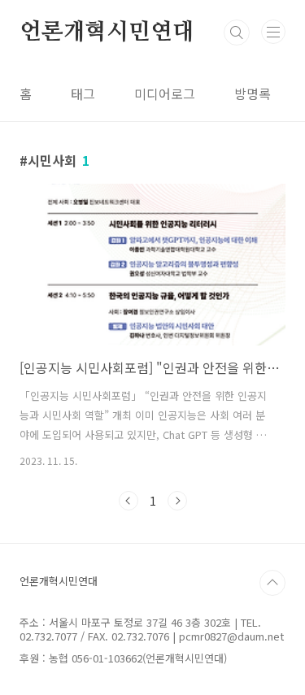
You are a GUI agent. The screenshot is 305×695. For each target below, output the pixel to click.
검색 (236, 32)
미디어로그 (164, 93)
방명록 (252, 93)
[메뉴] (273, 32)
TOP (272, 583)
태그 (83, 93)
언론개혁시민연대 (107, 32)
